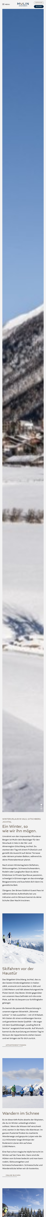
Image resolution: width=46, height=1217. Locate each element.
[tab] (41, 804)
